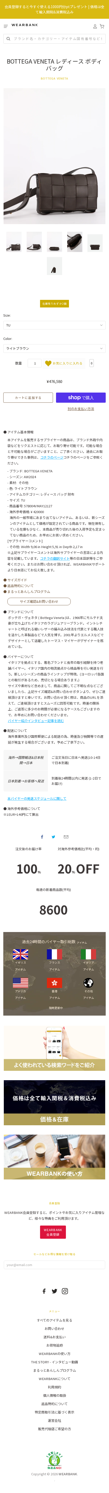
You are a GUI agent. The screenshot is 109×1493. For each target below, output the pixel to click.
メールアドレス (66, 837)
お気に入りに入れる (67, 363)
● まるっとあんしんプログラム (26, 591)
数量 (18, 363)
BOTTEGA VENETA (54, 78)
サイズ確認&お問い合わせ (39, 601)
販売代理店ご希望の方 (54, 1428)
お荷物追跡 (54, 1345)
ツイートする (53, 837)
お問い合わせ (54, 1328)
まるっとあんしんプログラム (54, 1370)
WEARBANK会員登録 (53, 1232)
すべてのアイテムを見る (54, 1320)
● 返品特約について (18, 585)
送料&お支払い (55, 1336)
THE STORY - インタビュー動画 (54, 1362)
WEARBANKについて (54, 1378)
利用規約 (54, 1387)
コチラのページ (51, 457)
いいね (42, 837)
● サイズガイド (15, 579)
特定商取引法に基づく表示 (54, 1412)
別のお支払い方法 (81, 408)
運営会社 (54, 1420)
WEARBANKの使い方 (54, 1353)
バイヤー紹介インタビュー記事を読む (36, 720)
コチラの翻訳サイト (55, 558)
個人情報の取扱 (54, 1395)
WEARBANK (68, 1473)
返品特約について (54, 1403)
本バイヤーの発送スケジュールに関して (36, 798)
